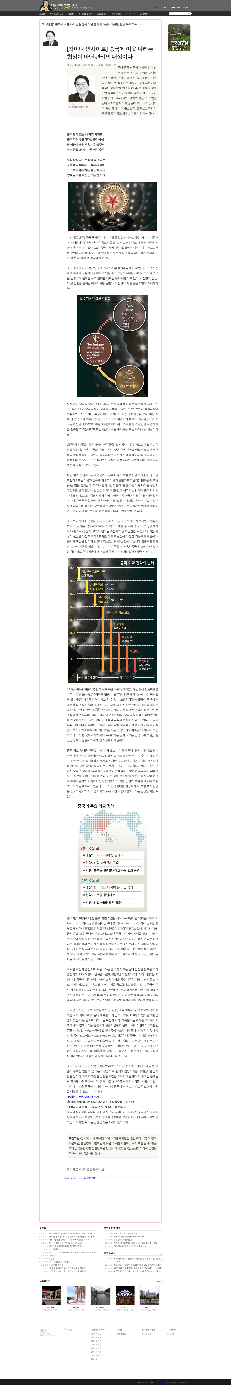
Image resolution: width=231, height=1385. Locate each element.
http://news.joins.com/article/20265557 (80, 1178)
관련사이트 (121, 1334)
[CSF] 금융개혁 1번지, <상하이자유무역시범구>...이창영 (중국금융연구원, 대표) (147, 1268)
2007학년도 (96, 1341)
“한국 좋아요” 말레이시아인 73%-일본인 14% (68, 1240)
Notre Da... (100, 1308)
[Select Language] (184, 7)
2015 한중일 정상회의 (58, 1262)
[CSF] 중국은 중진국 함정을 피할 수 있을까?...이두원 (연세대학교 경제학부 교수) (147, 1265)
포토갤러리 (171, 1330)
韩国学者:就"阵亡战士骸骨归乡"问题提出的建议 (133, 1243)
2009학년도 (96, 1334)
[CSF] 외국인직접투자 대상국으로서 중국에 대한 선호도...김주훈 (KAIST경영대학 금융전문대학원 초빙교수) (159, 1271)
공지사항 (170, 1334)
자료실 (119, 1330)
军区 (51, 1255)
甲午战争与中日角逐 (122, 1240)
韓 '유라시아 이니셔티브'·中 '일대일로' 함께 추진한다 (71, 1233)
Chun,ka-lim (158, 1382)
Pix (115, 1262)
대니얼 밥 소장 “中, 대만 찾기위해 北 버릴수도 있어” (71, 1237)
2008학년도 (96, 1337)
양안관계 (53, 1249)
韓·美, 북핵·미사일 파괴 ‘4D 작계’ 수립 (65, 1246)
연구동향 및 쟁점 (148, 1330)
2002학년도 (96, 1359)
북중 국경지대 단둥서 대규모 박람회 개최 (66, 1268)
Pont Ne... (76, 1308)
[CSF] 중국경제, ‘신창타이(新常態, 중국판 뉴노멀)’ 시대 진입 (139, 1259)
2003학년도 (96, 1355)
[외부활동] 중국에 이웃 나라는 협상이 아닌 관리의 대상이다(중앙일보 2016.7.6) (89, 24)
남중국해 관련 (55, 1265)
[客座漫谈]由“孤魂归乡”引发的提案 (128, 1246)
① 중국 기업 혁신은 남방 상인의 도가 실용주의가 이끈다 (100, 1102)
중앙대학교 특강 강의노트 (124, 1233)
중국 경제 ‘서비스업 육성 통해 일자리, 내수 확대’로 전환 (72, 1252)
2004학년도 (96, 1352)
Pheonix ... (51, 1308)
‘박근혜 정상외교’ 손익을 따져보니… (64, 1243)
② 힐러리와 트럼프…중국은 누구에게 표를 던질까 (96, 1107)
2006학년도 (96, 1345)
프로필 (69, 1330)
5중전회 (52, 1259)
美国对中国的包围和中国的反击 (127, 1237)
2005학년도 (96, 1348)
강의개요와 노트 (98, 1330)
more (160, 1229)
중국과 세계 (146, 1334)
